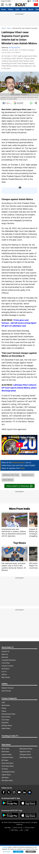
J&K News (5, 777)
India (17, 9)
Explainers (5, 722)
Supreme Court (27, 475)
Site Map (8, 827)
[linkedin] (24, 792)
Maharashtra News (26, 749)
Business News (7, 725)
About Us (5, 654)
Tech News (5, 720)
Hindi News (5, 669)
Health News (6, 728)
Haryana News (7, 754)
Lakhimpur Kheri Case (11, 475)
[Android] (30, 1)
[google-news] (30, 792)
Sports (30, 9)
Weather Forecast (7, 688)
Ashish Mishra (8, 480)
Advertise (5, 657)
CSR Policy (14, 830)
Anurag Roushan (14, 47)
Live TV (4, 671)
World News (6, 705)
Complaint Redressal (8, 660)
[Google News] (7, 103)
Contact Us (5, 651)
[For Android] (10, 815)
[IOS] (28, 1)
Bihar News (5, 749)
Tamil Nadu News (8, 766)
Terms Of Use (17, 827)
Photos (4, 708)
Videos (10, 9)
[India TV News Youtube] (37, 1)
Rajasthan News (25, 751)
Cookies (5, 847)
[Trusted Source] (18, 103)
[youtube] (19, 792)
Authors (4, 674)
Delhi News (5, 751)
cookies (7, 851)
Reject (30, 851)
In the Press (6, 663)
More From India (19, 508)
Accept (18, 851)
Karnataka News (7, 780)
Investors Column (7, 666)
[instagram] (14, 792)
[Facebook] (4, 792)
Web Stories (6, 677)
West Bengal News (26, 757)
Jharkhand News (7, 757)
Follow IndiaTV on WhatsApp (17, 486)
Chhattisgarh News (8, 772)
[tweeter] (9, 792)
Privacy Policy (30, 827)
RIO (22, 830)
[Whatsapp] (31, 103)
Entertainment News (8, 714)
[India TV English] (21, 4)
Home (3, 9)
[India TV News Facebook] (33, 1)
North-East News (7, 763)
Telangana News (25, 754)
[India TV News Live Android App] (10, 803)
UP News (5, 769)
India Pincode (6, 691)
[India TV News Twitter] (35, 1)
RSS (27, 830)
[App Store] (28, 803)
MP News (5, 760)
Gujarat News (6, 774)
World (23, 9)
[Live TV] (36, 4)
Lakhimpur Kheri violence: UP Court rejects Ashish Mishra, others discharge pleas (19, 388)
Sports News (6, 717)
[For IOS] (28, 815)
